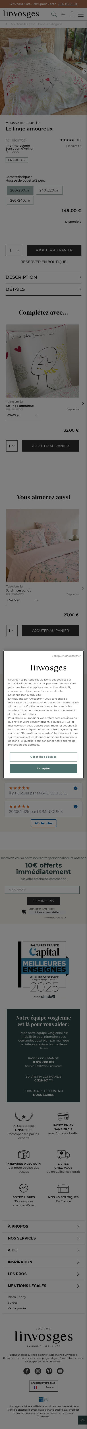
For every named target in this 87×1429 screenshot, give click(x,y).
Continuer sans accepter (66, 655)
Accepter (43, 768)
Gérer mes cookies (43, 756)
